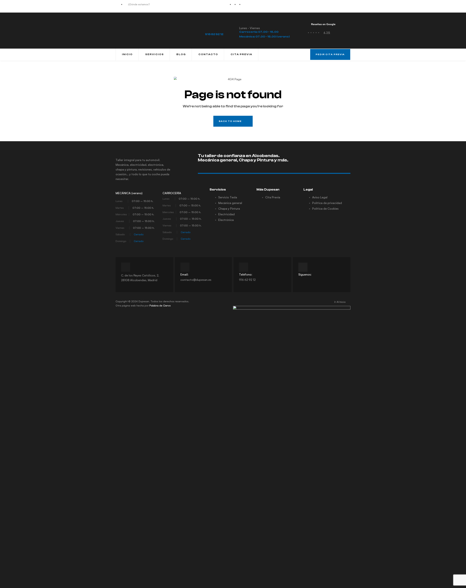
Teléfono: (245, 274)
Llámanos (211, 30)
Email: (184, 274)
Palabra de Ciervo (160, 305)
